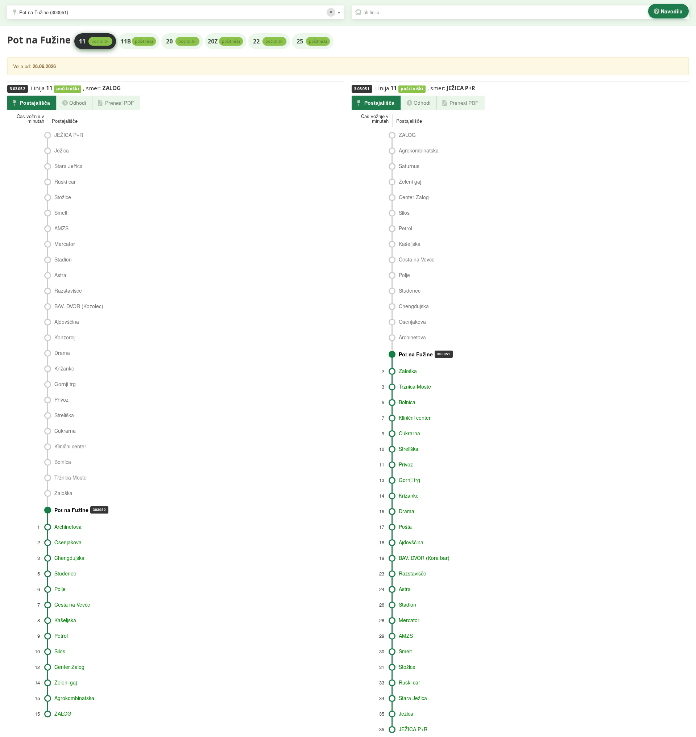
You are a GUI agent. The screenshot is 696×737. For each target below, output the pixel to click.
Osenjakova (68, 542)
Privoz (61, 399)
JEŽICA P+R (68, 134)
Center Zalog (69, 666)
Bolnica (62, 461)
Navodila (672, 11)
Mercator (64, 243)
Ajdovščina (66, 321)
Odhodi (77, 103)
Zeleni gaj (65, 682)
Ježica (61, 150)
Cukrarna (65, 430)
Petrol (61, 635)
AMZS (61, 228)
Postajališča (35, 103)
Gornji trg (65, 384)
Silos (59, 651)
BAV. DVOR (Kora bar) (424, 557)
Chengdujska (69, 557)
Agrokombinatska (74, 698)
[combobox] (175, 12)
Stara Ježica (68, 165)
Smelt (60, 212)
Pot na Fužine (80, 510)
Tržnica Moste (70, 477)
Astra (60, 275)
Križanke (64, 368)
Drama (62, 352)
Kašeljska (65, 620)
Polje (60, 588)
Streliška (64, 415)
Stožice (62, 197)
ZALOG (62, 713)
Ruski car (65, 181)
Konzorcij (64, 337)
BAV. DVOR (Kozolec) (78, 306)
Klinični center (70, 446)
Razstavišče (68, 290)
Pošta (405, 526)
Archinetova (68, 526)
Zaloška (63, 493)
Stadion (63, 259)
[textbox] (524, 12)
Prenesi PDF (119, 102)
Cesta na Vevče (72, 604)
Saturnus (409, 165)
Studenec (65, 573)
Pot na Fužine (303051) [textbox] (43, 12)
